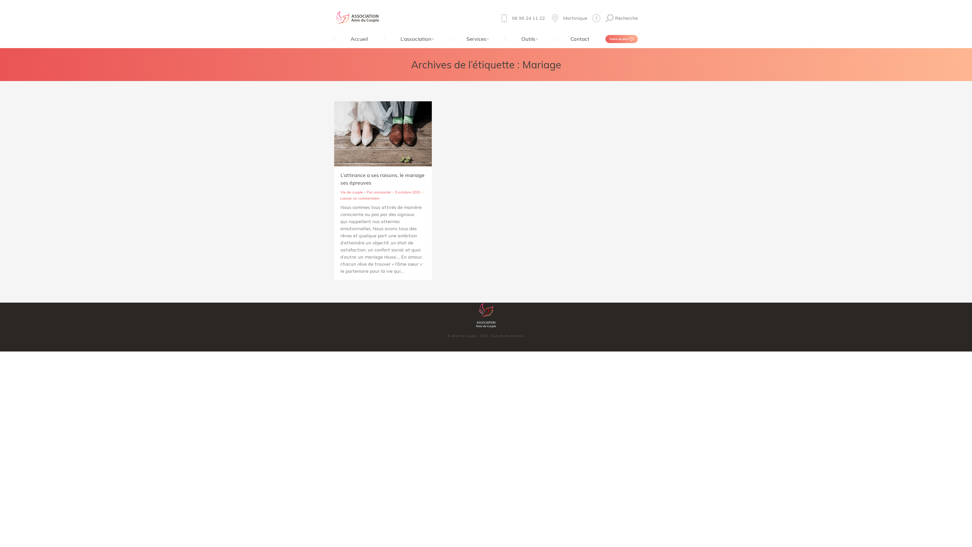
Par (379, 192)
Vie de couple (351, 192)
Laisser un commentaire (359, 198)
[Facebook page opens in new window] (596, 18)
